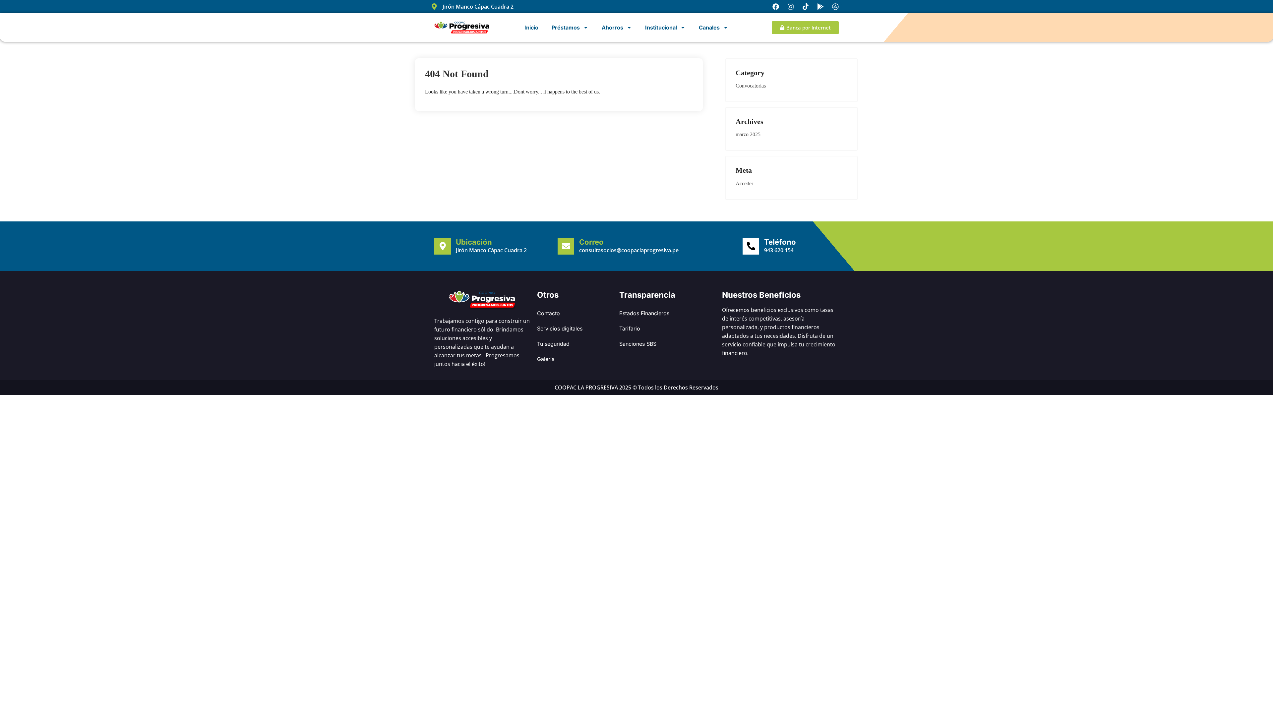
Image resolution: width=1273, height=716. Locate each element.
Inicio (531, 27)
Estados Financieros (644, 313)
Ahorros (612, 27)
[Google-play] (820, 6)
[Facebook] (775, 6)
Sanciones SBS (637, 343)
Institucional (661, 27)
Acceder (744, 183)
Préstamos (566, 27)
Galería (546, 359)
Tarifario (629, 328)
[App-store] (835, 6)
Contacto (548, 313)
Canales (709, 27)
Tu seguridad (553, 343)
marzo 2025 (748, 134)
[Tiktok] (805, 6)
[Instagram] (790, 6)
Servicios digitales (559, 328)
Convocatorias (751, 86)
